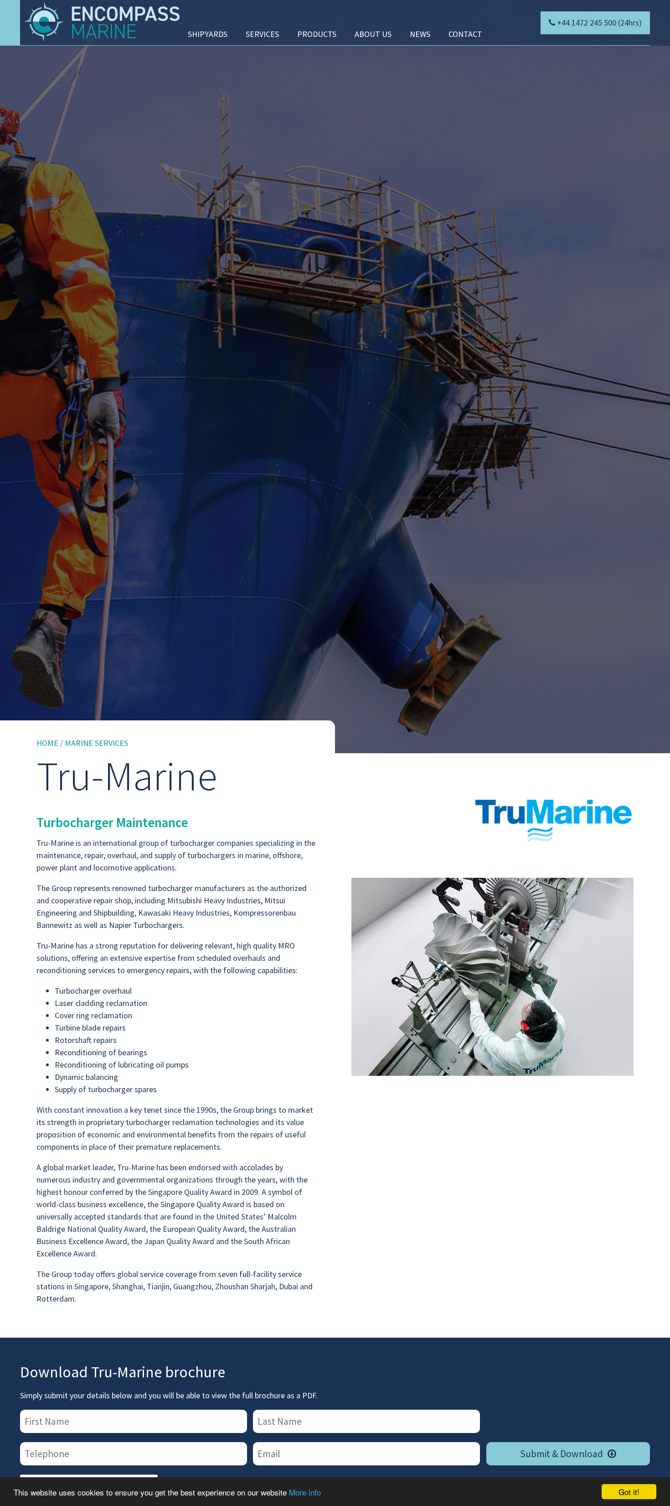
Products (316, 34)
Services (262, 34)
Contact (465, 34)
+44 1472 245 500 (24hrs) (599, 22)
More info (305, 1492)
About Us (373, 34)
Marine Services (96, 743)
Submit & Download (568, 1454)
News (420, 34)
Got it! (628, 1491)
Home (47, 743)
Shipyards (207, 34)
